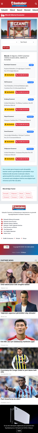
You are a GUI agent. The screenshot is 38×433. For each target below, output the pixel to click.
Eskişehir (4, 10)
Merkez (28, 193)
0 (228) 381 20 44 (23, 124)
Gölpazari (14, 193)
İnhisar (21, 193)
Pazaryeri (14, 197)
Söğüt (21, 197)
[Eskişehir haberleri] (19, 4)
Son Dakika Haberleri (10, 231)
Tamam (19, 430)
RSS (7, 247)
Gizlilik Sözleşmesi (8, 238)
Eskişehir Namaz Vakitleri (11, 223)
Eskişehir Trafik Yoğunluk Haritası (13, 225)
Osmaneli (6, 197)
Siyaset (19, 10)
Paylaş (7, 47)
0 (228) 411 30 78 (23, 159)
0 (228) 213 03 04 (23, 109)
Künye (24, 238)
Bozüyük (5, 193)
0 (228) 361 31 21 (23, 75)
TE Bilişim (23, 252)
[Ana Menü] (2, 4)
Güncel (12, 10)
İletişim (18, 238)
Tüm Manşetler (8, 229)
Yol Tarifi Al (10, 75)
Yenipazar (29, 197)
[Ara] (36, 4)
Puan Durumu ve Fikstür (10, 227)
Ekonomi (27, 10)
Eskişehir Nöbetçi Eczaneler (11, 219)
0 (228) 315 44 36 (23, 92)
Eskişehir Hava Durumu (10, 221)
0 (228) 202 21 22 (23, 141)
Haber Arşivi (7, 233)
